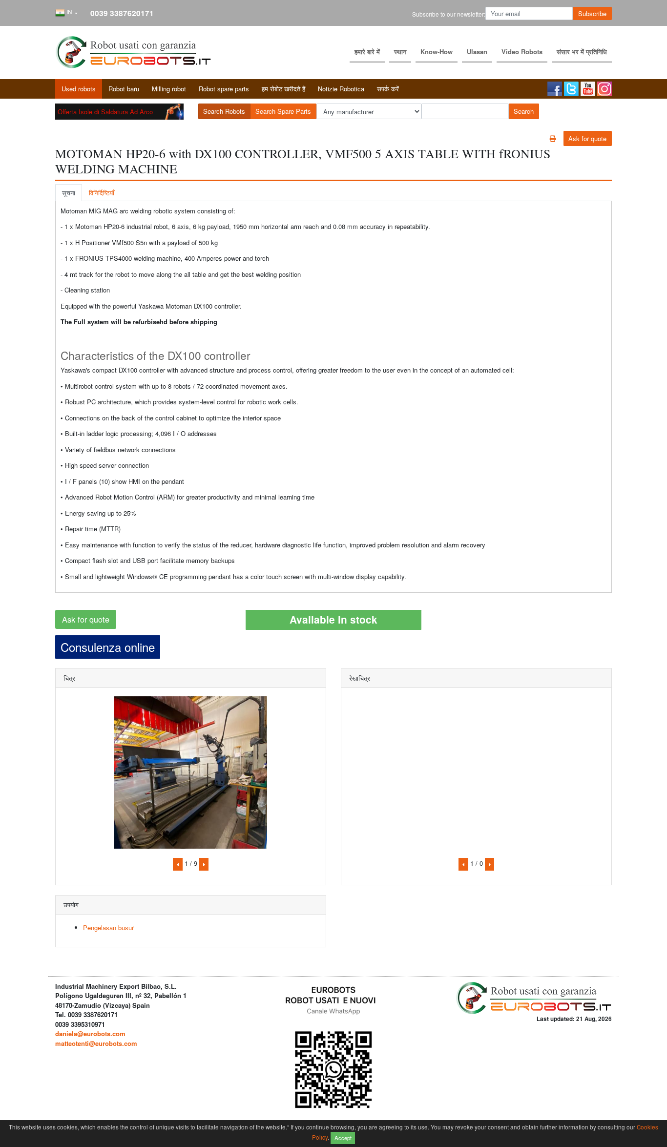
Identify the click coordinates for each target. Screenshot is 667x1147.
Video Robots (521, 51)
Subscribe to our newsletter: (448, 14)
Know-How (436, 51)
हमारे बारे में (367, 51)
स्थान (400, 51)
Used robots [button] (79, 88)
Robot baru (123, 88)
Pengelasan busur (108, 927)
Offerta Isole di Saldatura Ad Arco (105, 111)
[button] (66, 13)
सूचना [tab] (68, 192)
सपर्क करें (388, 88)
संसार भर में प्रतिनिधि (582, 51)
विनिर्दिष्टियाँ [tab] (101, 192)
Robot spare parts (224, 88)
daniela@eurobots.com (90, 1033)
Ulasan (477, 51)
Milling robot (169, 88)
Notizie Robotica (341, 88)
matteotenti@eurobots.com (96, 1043)
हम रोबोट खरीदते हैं (283, 88)
